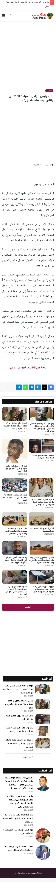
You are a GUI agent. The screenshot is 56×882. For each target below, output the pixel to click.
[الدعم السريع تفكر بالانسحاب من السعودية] (41, 519)
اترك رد (28, 607)
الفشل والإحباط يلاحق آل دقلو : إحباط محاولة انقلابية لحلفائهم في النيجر (15, 425)
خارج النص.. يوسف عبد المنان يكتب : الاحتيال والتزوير (18, 831)
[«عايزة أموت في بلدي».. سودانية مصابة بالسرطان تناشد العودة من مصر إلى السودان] (14, 577)
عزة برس (48, 165)
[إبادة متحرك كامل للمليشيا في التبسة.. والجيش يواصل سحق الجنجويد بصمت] (14, 548)
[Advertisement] (28, 51)
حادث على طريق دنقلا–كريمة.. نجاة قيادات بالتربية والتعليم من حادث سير (16, 531)
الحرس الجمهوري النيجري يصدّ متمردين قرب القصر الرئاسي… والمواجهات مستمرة (41, 560)
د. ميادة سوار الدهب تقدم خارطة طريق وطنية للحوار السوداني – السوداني (43, 502)
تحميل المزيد (28, 757)
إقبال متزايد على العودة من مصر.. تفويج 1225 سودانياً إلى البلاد (14, 497)
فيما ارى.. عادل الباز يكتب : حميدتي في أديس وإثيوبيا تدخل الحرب (16, 468)
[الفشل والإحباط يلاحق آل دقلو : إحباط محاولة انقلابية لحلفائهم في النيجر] (14, 414)
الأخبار (49, 90)
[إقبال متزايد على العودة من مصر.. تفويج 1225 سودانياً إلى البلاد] (14, 485)
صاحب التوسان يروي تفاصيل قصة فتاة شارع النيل (42, 456)
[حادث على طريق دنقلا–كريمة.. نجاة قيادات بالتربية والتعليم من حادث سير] (14, 519)
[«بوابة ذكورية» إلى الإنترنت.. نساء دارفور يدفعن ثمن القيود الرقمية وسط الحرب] (41, 577)
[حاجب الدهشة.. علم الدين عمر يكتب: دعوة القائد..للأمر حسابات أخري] (42, 852)
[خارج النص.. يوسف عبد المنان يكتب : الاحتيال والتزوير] (42, 835)
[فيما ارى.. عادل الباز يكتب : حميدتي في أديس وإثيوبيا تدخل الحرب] (14, 451)
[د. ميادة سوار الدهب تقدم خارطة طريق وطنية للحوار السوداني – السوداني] (41, 487)
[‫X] (44, 387)
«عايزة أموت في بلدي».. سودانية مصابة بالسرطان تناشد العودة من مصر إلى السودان (16, 590)
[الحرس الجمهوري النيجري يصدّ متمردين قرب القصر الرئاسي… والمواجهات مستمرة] (41, 548)
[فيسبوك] (51, 387)
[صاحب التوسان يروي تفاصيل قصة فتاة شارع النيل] (41, 446)
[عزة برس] (43, 16)
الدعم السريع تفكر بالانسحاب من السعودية (42, 530)
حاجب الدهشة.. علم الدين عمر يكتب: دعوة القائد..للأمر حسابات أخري (18, 848)
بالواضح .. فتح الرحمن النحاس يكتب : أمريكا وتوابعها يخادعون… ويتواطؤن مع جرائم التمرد (42, 427)
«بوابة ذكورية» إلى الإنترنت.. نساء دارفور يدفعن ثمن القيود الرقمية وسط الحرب (42, 589)
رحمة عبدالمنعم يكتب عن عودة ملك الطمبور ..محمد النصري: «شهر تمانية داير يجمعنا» (18, 818)
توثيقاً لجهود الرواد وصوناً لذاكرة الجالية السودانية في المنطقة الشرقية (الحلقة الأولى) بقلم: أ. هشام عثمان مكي (20, 801)
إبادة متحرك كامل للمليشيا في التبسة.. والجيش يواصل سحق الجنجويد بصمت (15, 560)
